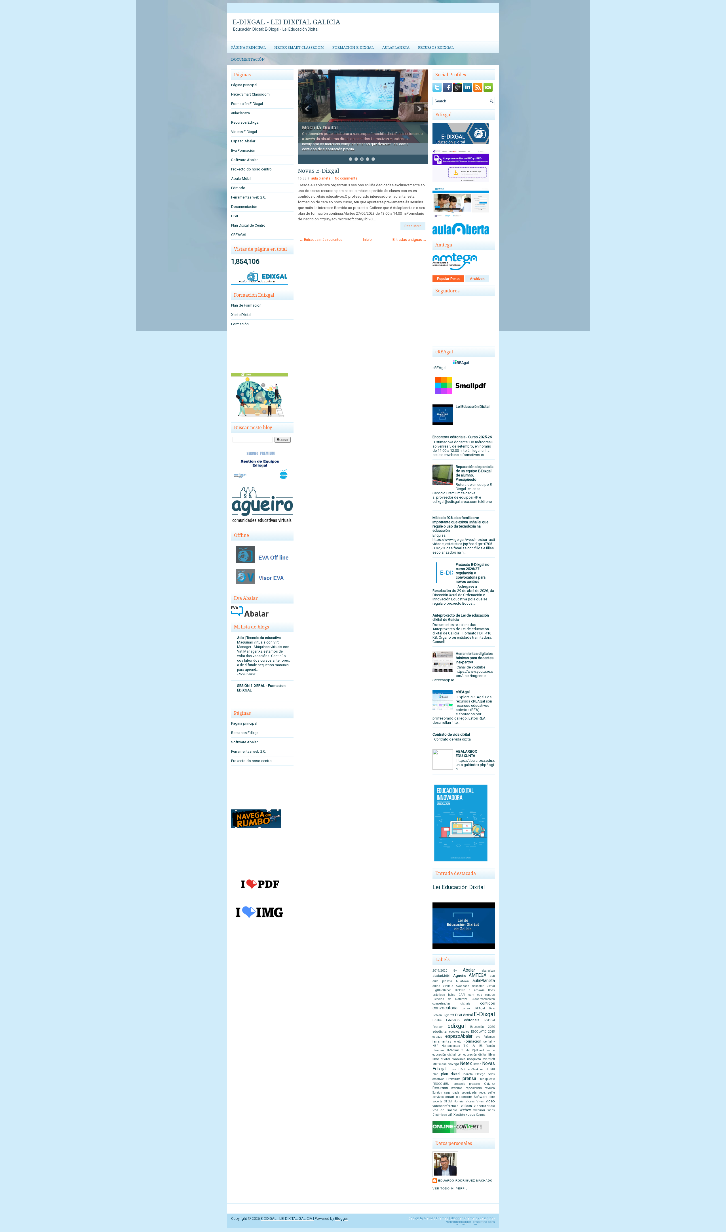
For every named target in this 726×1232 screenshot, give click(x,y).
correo (466, 1008)
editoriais (471, 1020)
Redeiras (457, 1088)
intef (467, 1050)
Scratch (437, 1092)
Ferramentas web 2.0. (248, 197)
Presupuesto (486, 1079)
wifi (450, 1115)
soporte (437, 1101)
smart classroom (458, 1097)
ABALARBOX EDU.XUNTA (466, 753)
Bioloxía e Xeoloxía (470, 990)
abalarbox (488, 970)
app (492, 976)
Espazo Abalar (243, 141)
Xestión (459, 1115)
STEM (448, 1101)
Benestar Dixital (483, 986)
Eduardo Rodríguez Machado (465, 1180)
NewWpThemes (436, 1218)
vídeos (466, 1106)
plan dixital (450, 1074)
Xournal (481, 1115)
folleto (457, 1041)
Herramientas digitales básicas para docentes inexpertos (474, 657)
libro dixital (441, 1059)
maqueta (474, 1059)
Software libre (484, 1097)
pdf (486, 1069)
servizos (438, 1097)
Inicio (367, 239)
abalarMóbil (441, 976)
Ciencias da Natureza (450, 999)
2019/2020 (439, 970)
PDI (492, 1069)
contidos (487, 1003)
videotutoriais (484, 1106)
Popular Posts (448, 279)
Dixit (234, 216)
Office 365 (455, 1069)
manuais (458, 1059)
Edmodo (238, 188)
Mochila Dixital (320, 127)
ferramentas (441, 1041)
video (490, 1101)
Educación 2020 (482, 1027)
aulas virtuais (442, 986)
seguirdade (451, 1092)
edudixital (440, 1031)
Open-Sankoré (473, 1069)
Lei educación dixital (471, 1054)
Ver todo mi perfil (450, 1188)
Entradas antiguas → (409, 239)
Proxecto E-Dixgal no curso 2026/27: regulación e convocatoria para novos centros (472, 573)
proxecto (474, 1084)
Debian (437, 1015)
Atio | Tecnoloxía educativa (259, 638)
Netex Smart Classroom (299, 47)
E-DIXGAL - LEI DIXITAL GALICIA (286, 22)
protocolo (459, 1084)
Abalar (469, 970)
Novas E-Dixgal (318, 171)
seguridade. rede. (473, 1092)
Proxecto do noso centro (251, 169)
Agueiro (459, 975)
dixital (468, 1015)
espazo (437, 1037)
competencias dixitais (451, 1003)
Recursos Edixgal (436, 47)
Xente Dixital (241, 315)
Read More (412, 226)
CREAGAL (239, 235)
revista (490, 1088)
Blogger (341, 1218)
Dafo (492, 1008)
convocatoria (444, 1008)
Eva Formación (243, 150)
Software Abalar (244, 160)
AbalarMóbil (241, 178)
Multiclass (439, 1064)
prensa (469, 1078)
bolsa (451, 995)
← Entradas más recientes (320, 239)
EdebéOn (453, 1020)
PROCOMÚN (440, 1084)
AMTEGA (477, 975)
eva (478, 1037)
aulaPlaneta (396, 47)
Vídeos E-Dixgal (244, 132)
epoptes (454, 1031)
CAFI (462, 995)
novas (477, 1064)
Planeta (468, 1074)
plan (435, 1074)
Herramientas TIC (455, 1046)
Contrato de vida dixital (451, 734)
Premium (453, 1079)
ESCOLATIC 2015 (483, 1031)
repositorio (474, 1088)
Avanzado (462, 986)
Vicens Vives (475, 1101)
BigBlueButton (441, 990)
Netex (466, 1063)
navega (453, 1064)
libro (491, 1054)
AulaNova (462, 981)
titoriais (458, 1101)
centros (490, 995)
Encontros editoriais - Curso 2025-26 (462, 437)
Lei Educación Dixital (472, 406)
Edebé (437, 1020)
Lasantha (486, 1218)
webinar (479, 1110)
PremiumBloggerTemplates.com (470, 1222)
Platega (480, 1074)
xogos (470, 1115)
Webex (465, 1110)
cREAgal (463, 692)
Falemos (489, 1037)
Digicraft (448, 1015)
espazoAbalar (458, 1036)
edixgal (457, 1025)
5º (455, 970)
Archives (477, 279)
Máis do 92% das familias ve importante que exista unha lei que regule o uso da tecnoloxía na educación (460, 524)
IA (473, 1046)
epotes (465, 1031)
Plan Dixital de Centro (248, 225)
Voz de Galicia (444, 1110)
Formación (240, 324)
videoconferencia (445, 1106)
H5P (435, 1046)
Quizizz (489, 1084)
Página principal (248, 47)
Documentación (248, 59)
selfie (491, 1092)
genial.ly (489, 1041)
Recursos (440, 1088)
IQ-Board (478, 1050)
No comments (346, 178)
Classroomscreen (483, 999)
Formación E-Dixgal (353, 47)
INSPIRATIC (455, 1050)
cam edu (475, 995)
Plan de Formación (246, 305)
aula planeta (320, 178)
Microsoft (489, 1059)
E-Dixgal (484, 1014)
